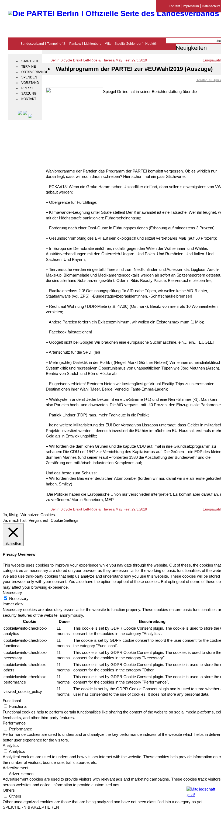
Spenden (29, 77)
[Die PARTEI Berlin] (113, 13)
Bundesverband (32, 43)
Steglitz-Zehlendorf (128, 43)
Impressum (191, 6)
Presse (27, 88)
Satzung (28, 93)
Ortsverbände (30, 72)
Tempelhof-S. (56, 43)
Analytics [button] (11, 745)
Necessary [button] (12, 593)
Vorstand (30, 83)
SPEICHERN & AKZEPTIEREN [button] (31, 807)
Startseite (30, 61)
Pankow (75, 43)
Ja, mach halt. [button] (15, 520)
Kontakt (28, 99)
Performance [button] (14, 723)
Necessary (19, 598)
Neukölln (151, 43)
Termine (28, 66)
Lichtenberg (93, 43)
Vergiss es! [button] (38, 520)
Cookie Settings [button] (64, 520)
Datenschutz (211, 6)
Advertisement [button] (15, 768)
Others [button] (9, 790)
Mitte (108, 43)
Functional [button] (12, 701)
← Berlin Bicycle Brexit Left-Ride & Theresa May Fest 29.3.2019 (96, 60)
